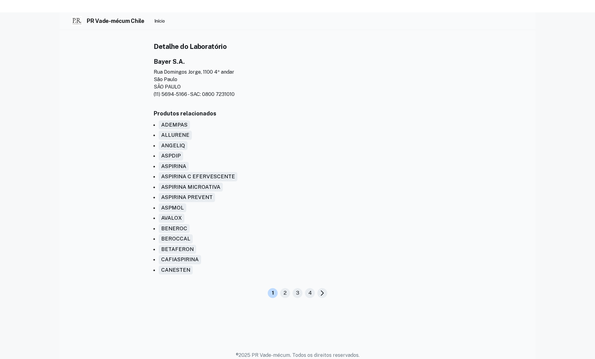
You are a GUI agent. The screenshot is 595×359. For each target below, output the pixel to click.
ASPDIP (171, 156)
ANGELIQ (173, 145)
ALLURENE (175, 135)
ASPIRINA (173, 166)
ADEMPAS (174, 125)
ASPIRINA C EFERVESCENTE (198, 176)
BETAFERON (177, 249)
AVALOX (171, 218)
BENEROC (174, 228)
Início (159, 21)
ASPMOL (172, 208)
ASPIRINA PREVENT (187, 197)
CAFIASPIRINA (180, 259)
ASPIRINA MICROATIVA (190, 187)
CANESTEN (175, 270)
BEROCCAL (175, 239)
